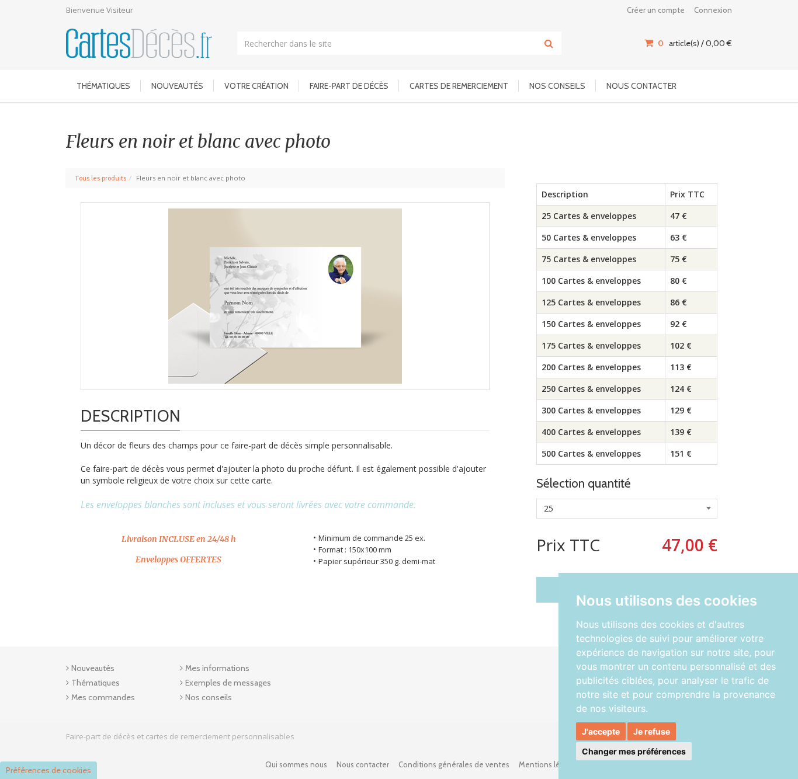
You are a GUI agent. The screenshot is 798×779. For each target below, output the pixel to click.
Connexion (713, 10)
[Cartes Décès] (139, 42)
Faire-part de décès (349, 86)
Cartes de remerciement (459, 86)
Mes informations (217, 668)
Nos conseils (557, 86)
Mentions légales (548, 764)
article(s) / (695, 43)
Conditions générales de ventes (453, 764)
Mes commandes (103, 697)
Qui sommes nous (296, 764)
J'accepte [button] (601, 731)
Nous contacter (641, 86)
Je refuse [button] (651, 731)
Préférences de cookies (48, 770)
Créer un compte (656, 10)
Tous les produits (100, 178)
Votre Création (256, 86)
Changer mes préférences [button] (634, 751)
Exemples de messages (228, 682)
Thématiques (103, 86)
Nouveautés (177, 86)
